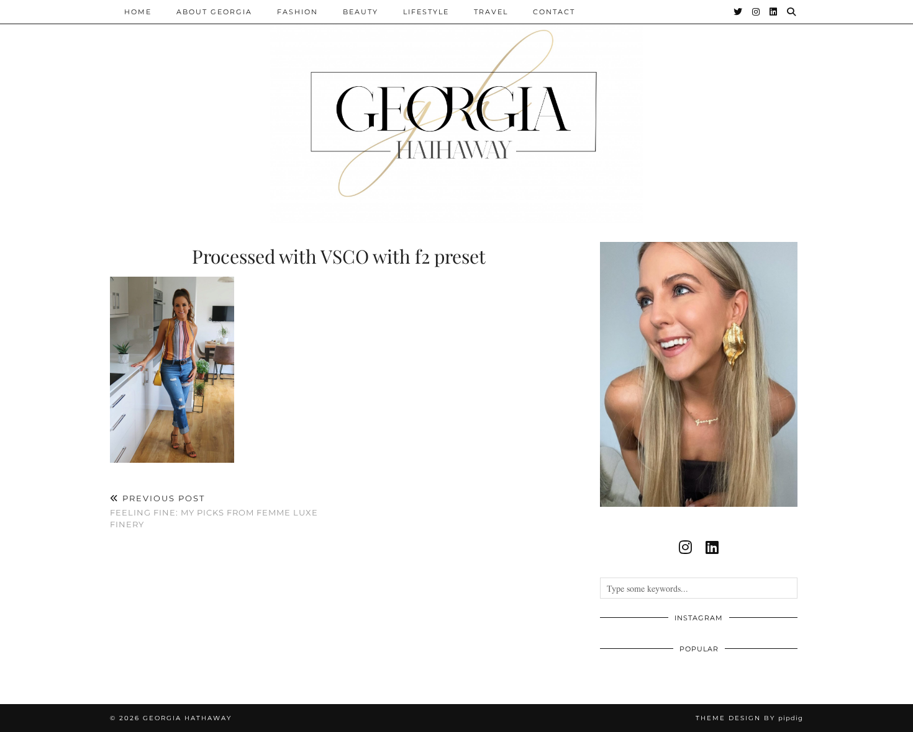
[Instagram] (756, 12)
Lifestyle (426, 11)
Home (138, 11)
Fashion (297, 11)
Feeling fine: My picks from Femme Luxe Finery (214, 511)
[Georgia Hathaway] (456, 111)
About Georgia (214, 11)
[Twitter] (738, 12)
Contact (554, 11)
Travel (491, 11)
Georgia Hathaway (187, 718)
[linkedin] (712, 547)
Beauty (360, 11)
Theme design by (749, 718)
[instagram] (685, 547)
